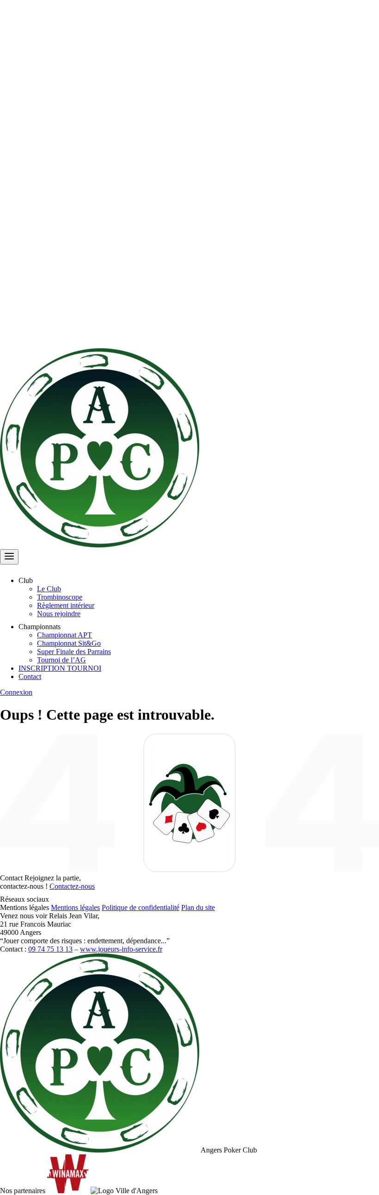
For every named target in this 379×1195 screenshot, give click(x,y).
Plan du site (198, 907)
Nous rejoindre (58, 614)
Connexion (16, 692)
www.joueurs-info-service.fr (121, 949)
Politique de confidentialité (140, 907)
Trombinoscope (59, 597)
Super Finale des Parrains (74, 651)
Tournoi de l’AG (61, 660)
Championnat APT (64, 635)
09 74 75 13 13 (50, 949)
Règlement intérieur (65, 605)
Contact (29, 676)
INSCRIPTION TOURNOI (59, 668)
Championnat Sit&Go (69, 643)
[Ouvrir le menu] (9, 556)
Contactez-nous (72, 886)
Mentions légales (75, 907)
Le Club (49, 589)
